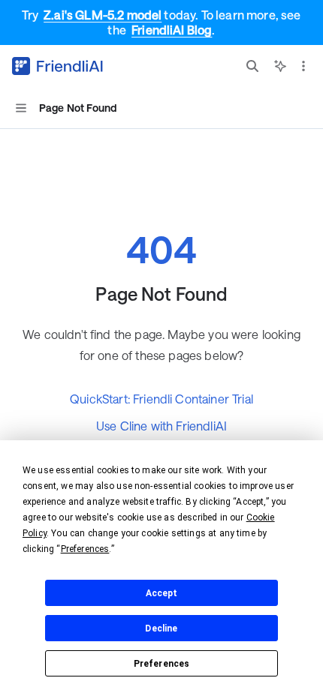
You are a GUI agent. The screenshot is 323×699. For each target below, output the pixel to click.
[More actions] (303, 66)
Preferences (162, 663)
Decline (161, 628)
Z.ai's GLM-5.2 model (103, 15)
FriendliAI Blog (171, 29)
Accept (162, 593)
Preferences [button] (85, 549)
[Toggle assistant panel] (280, 66)
